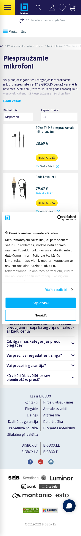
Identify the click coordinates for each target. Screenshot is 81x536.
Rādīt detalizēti (55, 289)
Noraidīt (41, 315)
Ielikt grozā (46, 157)
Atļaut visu (40, 302)
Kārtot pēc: (10, 110)
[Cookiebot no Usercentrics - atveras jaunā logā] (57, 218)
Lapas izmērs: (50, 110)
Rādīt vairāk (12, 101)
